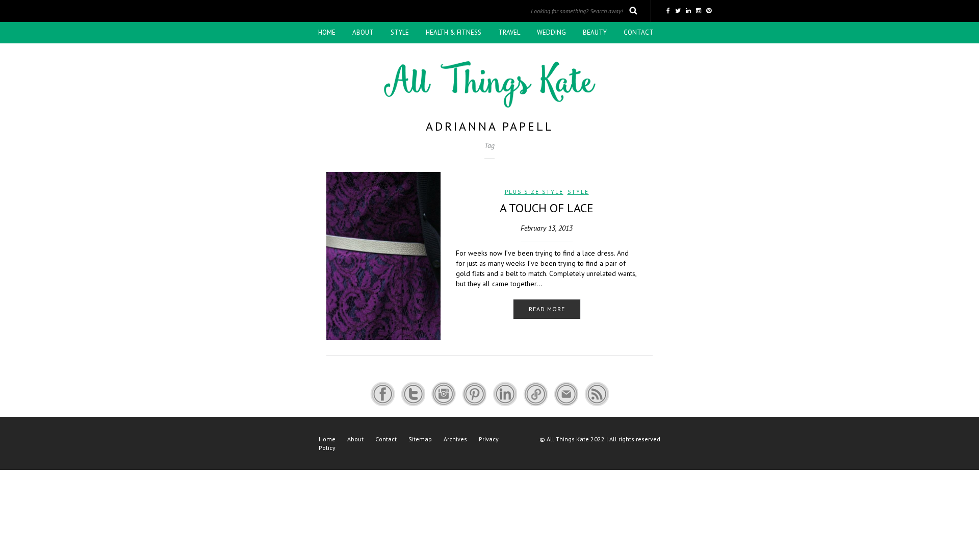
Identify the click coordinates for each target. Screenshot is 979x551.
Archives (455, 439)
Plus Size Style (534, 191)
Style (400, 32)
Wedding (551, 32)
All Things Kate (568, 439)
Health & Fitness (453, 32)
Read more (547, 309)
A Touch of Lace (547, 208)
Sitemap (420, 439)
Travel (509, 32)
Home (327, 32)
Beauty (595, 32)
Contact (639, 32)
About (363, 32)
